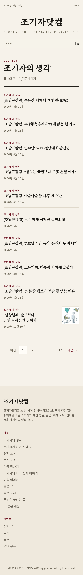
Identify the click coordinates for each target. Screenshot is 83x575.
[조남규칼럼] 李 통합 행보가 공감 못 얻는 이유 (39, 292)
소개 (6, 539)
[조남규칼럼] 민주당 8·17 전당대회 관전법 (37, 149)
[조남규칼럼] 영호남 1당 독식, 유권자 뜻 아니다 (40, 244)
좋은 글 (8, 486)
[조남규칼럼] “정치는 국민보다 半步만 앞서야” (40, 172)
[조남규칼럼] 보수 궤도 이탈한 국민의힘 (34, 220)
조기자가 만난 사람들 (17, 446)
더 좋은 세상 (12, 506)
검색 (6, 533)
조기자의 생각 (12, 95)
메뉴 (76, 43)
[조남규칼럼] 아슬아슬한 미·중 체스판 (33, 196)
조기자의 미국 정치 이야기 (21, 473)
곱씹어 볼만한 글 (14, 499)
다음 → (72, 350)
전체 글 (8, 526)
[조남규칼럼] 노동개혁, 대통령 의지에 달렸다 (38, 268)
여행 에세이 (11, 479)
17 (60, 350)
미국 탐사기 (11, 466)
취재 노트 (10, 453)
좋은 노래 (10, 493)
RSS (76, 5)
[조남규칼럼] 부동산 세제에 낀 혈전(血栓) (36, 101)
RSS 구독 (10, 546)
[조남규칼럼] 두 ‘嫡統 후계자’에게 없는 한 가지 (40, 125)
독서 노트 (10, 460)
